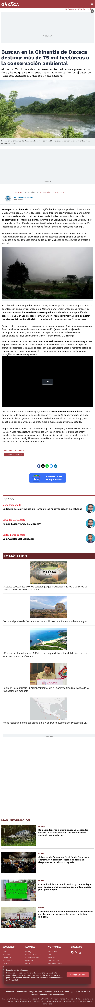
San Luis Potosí (32, 957)
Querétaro (29, 960)
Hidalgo (28, 952)
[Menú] (92, 4)
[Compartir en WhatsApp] (47, 466)
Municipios (7, 960)
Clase (50, 955)
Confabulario (53, 960)
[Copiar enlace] (55, 466)
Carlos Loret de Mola (14, 535)
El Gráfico (52, 952)
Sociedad (6, 957)
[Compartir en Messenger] (51, 466)
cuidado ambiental (14, 454)
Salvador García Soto (14, 520)
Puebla (28, 963)
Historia (34, 995)
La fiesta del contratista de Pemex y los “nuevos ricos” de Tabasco (42, 508)
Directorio (9, 992)
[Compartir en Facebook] (38, 466)
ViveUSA (52, 957)
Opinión (8, 499)
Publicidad (58, 992)
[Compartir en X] (43, 466)
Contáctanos (21, 992)
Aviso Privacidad (83, 992)
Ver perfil (18, 199)
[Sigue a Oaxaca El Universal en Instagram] (81, 952)
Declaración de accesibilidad (52, 995)
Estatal (18, 192)
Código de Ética (35, 992)
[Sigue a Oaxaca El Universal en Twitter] (77, 952)
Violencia (48, 992)
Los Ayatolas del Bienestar (18, 538)
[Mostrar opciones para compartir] (92, 11)
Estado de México (33, 955)
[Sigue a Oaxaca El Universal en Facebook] (73, 952)
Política (5, 963)
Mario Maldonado (12, 505)
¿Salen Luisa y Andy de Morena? (22, 523)
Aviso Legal (69, 992)
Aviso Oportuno (55, 963)
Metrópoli (6, 955)
